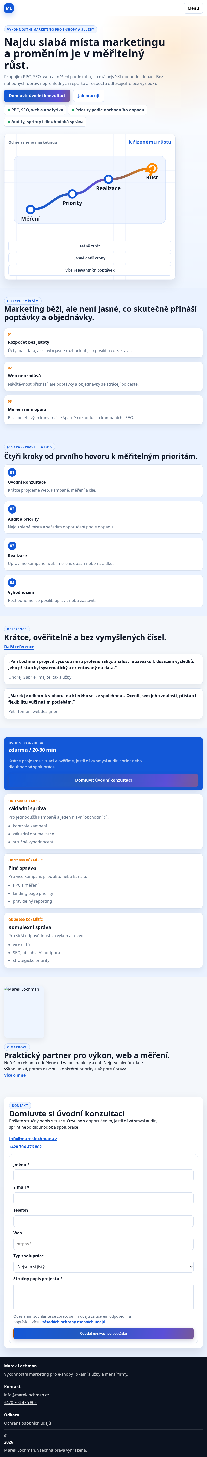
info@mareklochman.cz (33, 1138)
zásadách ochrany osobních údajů (73, 1321)
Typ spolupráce (28, 1256)
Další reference (19, 647)
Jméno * (21, 1164)
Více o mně (15, 1075)
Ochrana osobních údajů (27, 1423)
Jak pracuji (88, 95)
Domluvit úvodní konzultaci (37, 95)
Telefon (20, 1210)
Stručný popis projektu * (38, 1278)
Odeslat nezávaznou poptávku (103, 1333)
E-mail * (21, 1187)
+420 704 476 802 (25, 1147)
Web (17, 1233)
